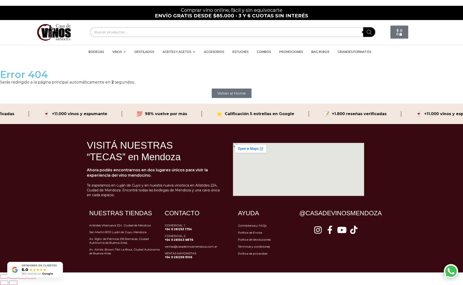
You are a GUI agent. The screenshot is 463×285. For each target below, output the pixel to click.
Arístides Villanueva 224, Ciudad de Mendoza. (120, 225)
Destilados (144, 52)
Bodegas (96, 52)
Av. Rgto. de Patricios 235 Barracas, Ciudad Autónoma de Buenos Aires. (119, 240)
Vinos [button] (117, 52)
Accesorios (214, 52)
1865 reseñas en (37, 273)
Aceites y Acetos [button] (177, 52)
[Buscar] (369, 32)
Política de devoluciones (254, 239)
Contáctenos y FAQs (252, 225)
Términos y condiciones (254, 246)
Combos (264, 52)
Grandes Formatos (354, 52)
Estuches (240, 52)
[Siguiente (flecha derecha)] (13, 283)
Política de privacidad (252, 253)
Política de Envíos (250, 232)
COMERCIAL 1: (178, 227)
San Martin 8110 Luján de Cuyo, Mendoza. (118, 232)
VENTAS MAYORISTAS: (181, 255)
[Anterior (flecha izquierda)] (4, 283)
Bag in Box (320, 52)
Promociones (291, 52)
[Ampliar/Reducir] (4, 276)
